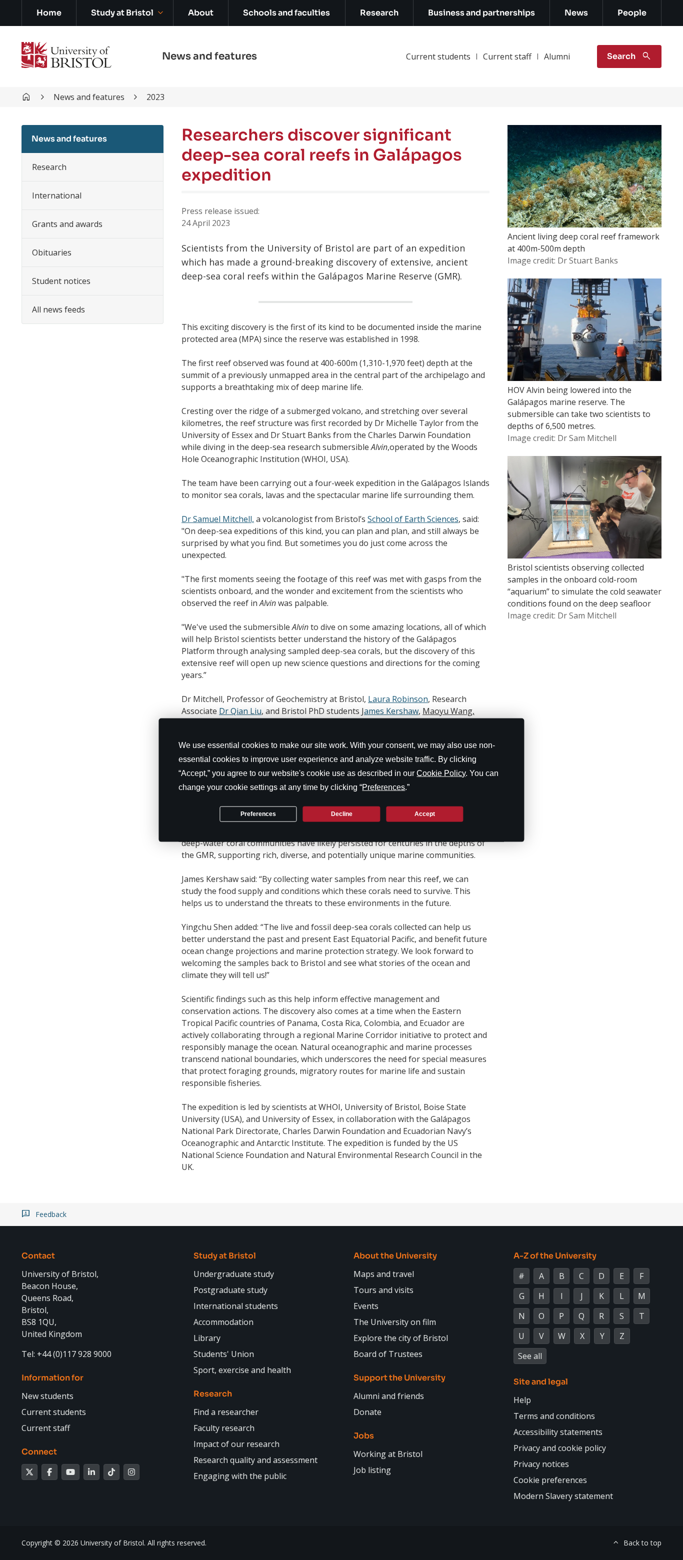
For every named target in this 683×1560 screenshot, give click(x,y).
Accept (424, 813)
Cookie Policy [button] (441, 773)
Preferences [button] (383, 787)
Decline (341, 813)
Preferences (258, 813)
